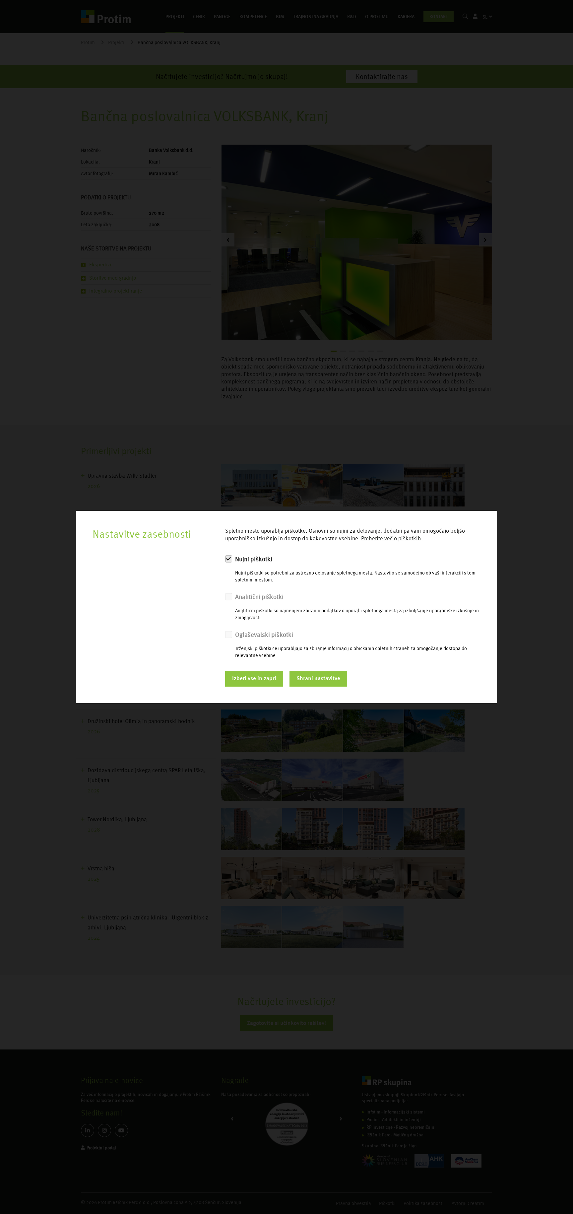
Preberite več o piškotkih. (391, 538)
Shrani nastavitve (318, 678)
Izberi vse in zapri (254, 678)
